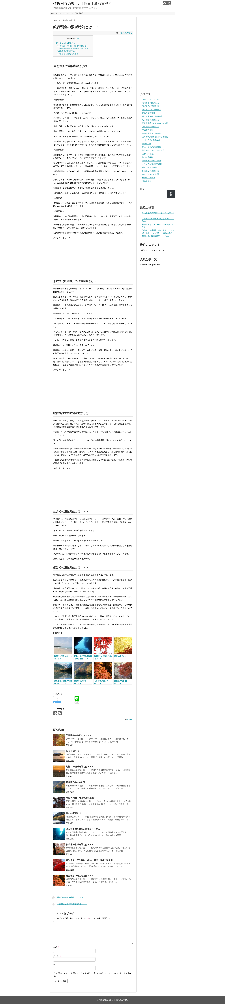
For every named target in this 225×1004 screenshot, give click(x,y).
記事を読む (70, 745)
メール (57, 956)
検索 (142, 189)
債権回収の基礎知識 (150, 106)
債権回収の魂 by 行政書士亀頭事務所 (82, 4)
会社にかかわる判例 (150, 174)
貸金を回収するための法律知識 (155, 123)
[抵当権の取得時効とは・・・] (59, 849)
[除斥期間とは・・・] (59, 756)
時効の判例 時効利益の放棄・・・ (83, 798)
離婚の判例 (146, 144)
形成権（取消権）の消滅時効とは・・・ (74, 46)
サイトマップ (68, 13)
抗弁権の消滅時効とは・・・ (70, 51)
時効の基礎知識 (125, 33)
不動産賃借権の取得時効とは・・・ (72, 904)
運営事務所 (79, 13)
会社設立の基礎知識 (150, 171)
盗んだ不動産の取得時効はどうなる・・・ (86, 829)
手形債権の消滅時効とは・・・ (70, 897)
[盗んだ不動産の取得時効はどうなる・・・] (59, 834)
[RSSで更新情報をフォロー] (169, 3)
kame (129, 720)
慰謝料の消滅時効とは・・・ (80, 766)
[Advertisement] (93, 257)
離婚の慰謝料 (147, 157)
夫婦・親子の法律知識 (151, 140)
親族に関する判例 (149, 167)
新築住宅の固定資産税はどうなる (156, 236)
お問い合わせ (56, 13)
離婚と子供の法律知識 (151, 147)
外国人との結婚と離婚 (151, 161)
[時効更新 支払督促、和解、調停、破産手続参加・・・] (59, 865)
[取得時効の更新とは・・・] (59, 787)
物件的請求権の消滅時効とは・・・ (72, 48)
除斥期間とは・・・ (75, 751)
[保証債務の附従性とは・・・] (59, 880)
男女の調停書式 (148, 154)
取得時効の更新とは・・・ (79, 782)
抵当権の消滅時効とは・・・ (70, 54)
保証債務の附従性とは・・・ (80, 876)
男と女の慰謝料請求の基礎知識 (155, 137)
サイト (56, 965)
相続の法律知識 (148, 178)
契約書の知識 (147, 130)
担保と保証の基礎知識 (151, 110)
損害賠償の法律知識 (150, 127)
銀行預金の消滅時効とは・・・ (68, 43)
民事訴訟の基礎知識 (150, 120)
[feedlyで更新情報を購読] (165, 3)
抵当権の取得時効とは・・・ (80, 844)
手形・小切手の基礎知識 (152, 116)
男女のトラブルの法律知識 (153, 150)
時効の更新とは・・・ (76, 813)
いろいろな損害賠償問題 (152, 164)
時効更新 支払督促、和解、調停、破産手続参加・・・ (92, 860)
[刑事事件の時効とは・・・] (59, 740)
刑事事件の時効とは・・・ (79, 735)
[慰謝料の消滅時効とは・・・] (59, 771)
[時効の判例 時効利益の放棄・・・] (59, 802)
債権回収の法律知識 (150, 103)
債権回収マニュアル (150, 99)
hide (77, 38)
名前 (56, 947)
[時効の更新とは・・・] (59, 818)
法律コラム (146, 181)
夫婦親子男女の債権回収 (152, 133)
